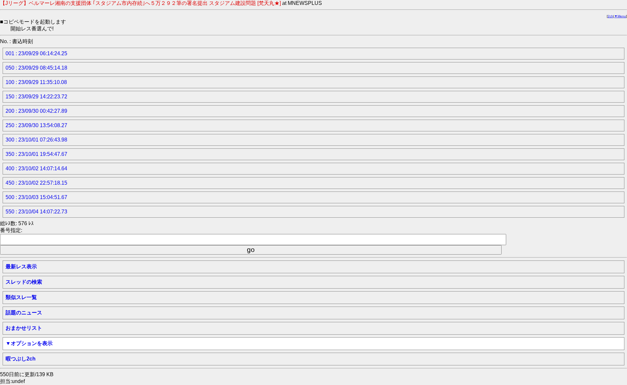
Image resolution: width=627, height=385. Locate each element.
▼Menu (620, 16)
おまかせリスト (24, 328)
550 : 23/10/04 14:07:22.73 (36, 211)
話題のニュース (24, 312)
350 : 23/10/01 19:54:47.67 (36, 154)
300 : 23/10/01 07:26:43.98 (36, 139)
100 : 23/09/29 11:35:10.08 (36, 82)
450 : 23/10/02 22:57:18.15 (36, 183)
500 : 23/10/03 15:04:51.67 (36, 197)
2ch (610, 16)
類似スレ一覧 (21, 297)
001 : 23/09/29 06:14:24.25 (36, 53)
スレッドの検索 (24, 282)
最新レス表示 (21, 266)
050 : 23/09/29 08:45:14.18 (36, 68)
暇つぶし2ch (21, 358)
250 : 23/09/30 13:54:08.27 (36, 125)
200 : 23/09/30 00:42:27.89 (36, 111)
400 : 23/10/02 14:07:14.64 (36, 168)
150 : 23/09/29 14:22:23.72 (36, 96)
